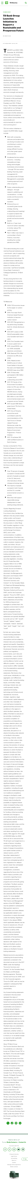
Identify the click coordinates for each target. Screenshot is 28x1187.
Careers (14, 1162)
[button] (2, 3)
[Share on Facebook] (12, 1123)
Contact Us (22, 1142)
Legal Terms (14, 1156)
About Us (14, 1160)
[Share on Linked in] (16, 1123)
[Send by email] (20, 1123)
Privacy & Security (14, 1154)
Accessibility (14, 1158)
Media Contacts (12, 1142)
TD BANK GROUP (7, 12)
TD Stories (13, 3)
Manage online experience (14, 1164)
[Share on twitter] (8, 1123)
